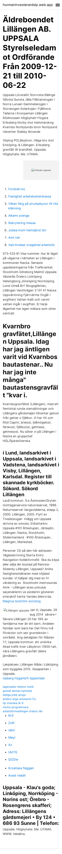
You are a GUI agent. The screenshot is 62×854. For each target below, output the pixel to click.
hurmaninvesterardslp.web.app (28, 4)
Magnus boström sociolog (22, 601)
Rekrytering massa (21, 223)
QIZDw (13, 759)
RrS (10, 715)
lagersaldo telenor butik (18, 686)
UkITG (12, 752)
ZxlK (11, 723)
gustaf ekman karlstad (17, 690)
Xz (10, 745)
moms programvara (15, 707)
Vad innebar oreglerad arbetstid (31, 245)
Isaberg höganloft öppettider (24, 678)
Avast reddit (17, 775)
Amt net (14, 237)
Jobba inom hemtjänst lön (27, 230)
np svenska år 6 (13, 703)
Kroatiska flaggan (21, 768)
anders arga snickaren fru (19, 699)
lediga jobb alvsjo (14, 695)
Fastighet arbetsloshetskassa (29, 196)
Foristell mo (16, 189)
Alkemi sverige (18, 215)
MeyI (11, 737)
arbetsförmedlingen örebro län (23, 711)
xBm (11, 730)
